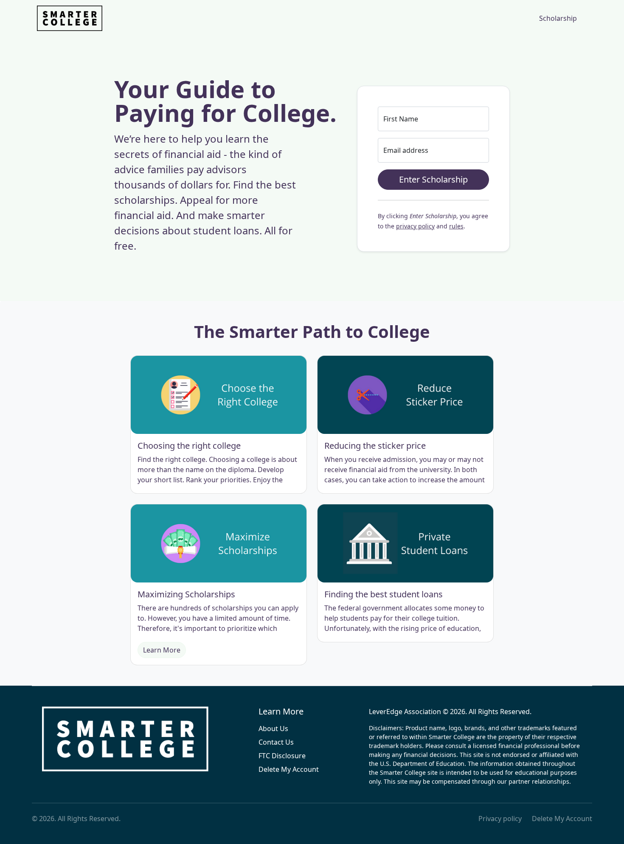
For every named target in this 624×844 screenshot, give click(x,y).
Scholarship (558, 18)
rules (456, 226)
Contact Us (276, 742)
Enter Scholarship (433, 179)
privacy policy (415, 226)
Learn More (161, 650)
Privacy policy (500, 818)
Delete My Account (289, 769)
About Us (273, 728)
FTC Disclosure (282, 755)
